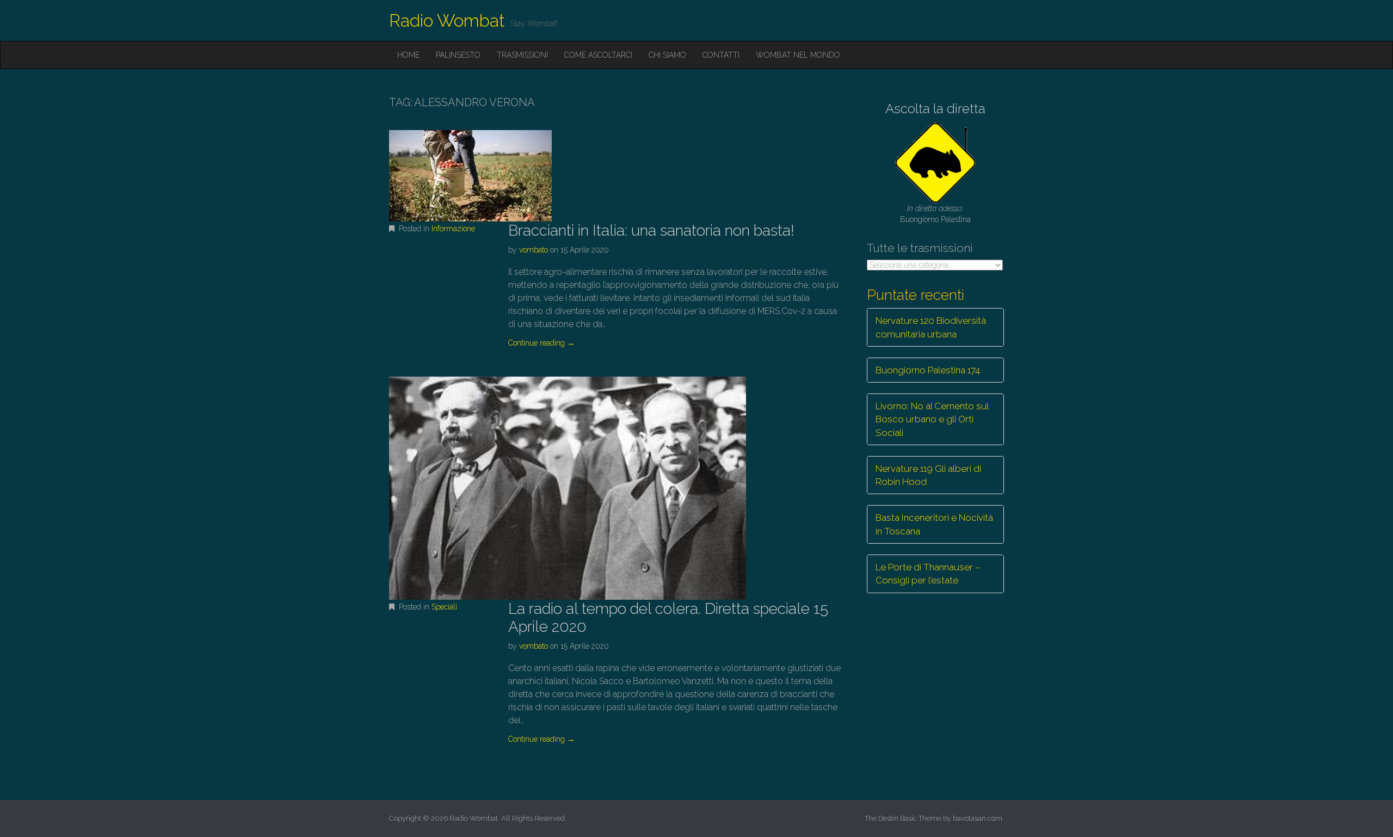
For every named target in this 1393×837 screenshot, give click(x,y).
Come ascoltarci (598, 55)
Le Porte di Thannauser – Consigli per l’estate (928, 574)
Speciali (444, 606)
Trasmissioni (522, 55)
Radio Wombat (447, 20)
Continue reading (541, 343)
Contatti (720, 55)
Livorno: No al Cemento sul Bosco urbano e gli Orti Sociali (932, 419)
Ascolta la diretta (935, 108)
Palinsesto (458, 55)
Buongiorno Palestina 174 (928, 370)
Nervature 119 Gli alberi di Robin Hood (928, 475)
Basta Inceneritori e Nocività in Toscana (934, 524)
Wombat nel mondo (798, 55)
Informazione (453, 228)
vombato (533, 249)
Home (408, 55)
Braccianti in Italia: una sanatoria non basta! (651, 230)
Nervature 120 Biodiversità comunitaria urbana (931, 327)
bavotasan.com (977, 818)
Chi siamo (667, 55)
